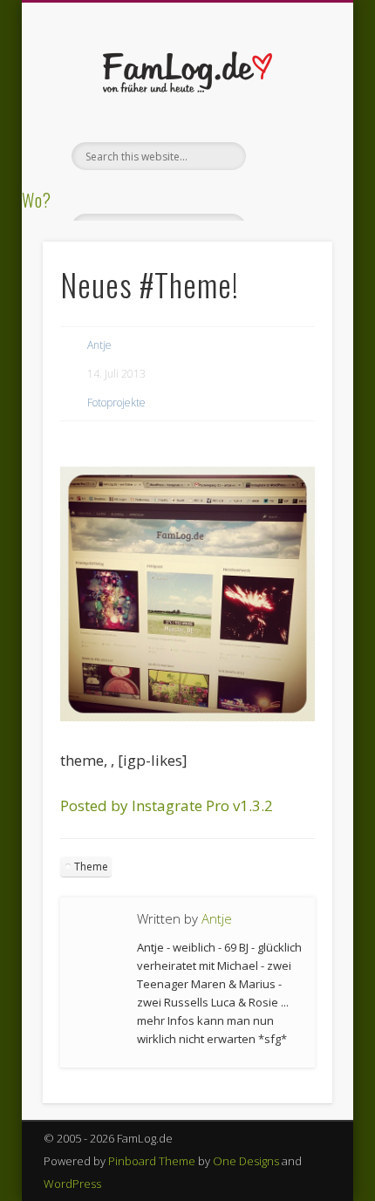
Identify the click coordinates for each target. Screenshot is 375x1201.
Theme (91, 866)
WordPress (72, 1183)
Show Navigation (289, 156)
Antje (99, 345)
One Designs (246, 1161)
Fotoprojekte (116, 402)
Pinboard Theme (151, 1161)
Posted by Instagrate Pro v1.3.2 (166, 805)
